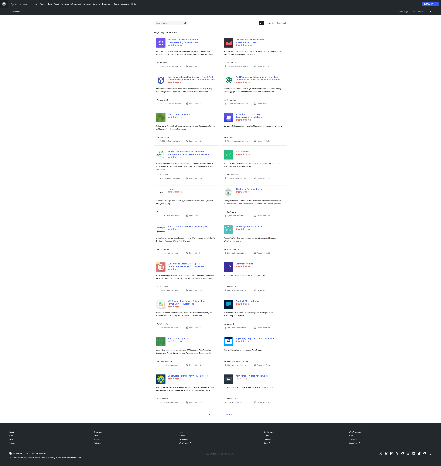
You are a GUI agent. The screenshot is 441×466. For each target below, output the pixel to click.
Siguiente (228, 414)
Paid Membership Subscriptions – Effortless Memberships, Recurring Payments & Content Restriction (258, 78)
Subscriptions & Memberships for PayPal (187, 226)
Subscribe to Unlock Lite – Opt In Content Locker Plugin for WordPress (186, 265)
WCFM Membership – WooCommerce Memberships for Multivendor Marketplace (188, 152)
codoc (171, 189)
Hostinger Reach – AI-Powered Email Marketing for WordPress (183, 41)
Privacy (12, 443)
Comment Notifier (244, 264)
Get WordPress (430, 4)
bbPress (353, 439)
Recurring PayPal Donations (249, 226)
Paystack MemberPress (247, 301)
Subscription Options (178, 338)
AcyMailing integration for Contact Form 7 (256, 338)
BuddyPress (354, 443)
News (11, 436)
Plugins (97, 439)
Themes (97, 436)
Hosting (12, 439)
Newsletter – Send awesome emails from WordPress (250, 41)
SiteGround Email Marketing (249, 189)
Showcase (98, 432)
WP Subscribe (242, 151)
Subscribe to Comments (180, 114)
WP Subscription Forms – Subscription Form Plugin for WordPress (186, 302)
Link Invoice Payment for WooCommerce (188, 376)
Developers (183, 439)
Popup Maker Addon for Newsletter (253, 376)
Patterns (97, 443)
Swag (267, 443)
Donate (268, 439)
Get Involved (269, 432)
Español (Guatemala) (38, 454)
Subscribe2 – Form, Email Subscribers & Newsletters (249, 115)
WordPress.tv (185, 443)
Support (182, 436)
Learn (181, 432)
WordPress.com (356, 432)
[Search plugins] (185, 23)
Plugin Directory (15, 12)
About (11, 432)
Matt (352, 436)
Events (266, 436)
